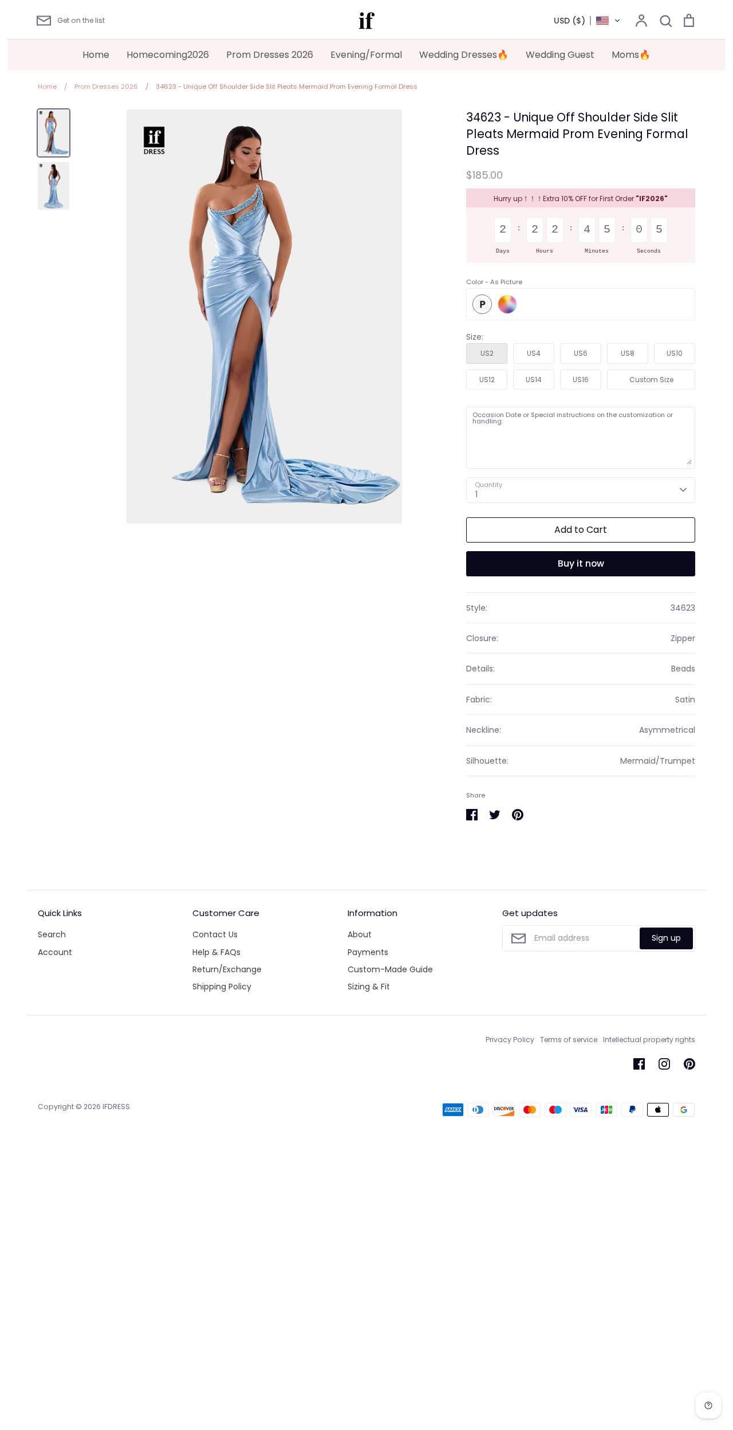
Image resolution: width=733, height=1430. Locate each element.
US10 (675, 353)
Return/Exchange (227, 969)
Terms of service (568, 1039)
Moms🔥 (631, 54)
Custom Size (651, 379)
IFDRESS (116, 1106)
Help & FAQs (216, 952)
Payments (368, 952)
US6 (581, 353)
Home (95, 54)
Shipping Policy (221, 986)
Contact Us (215, 934)
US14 (534, 379)
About (360, 934)
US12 (487, 379)
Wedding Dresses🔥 (464, 54)
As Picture (482, 304)
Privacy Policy (510, 1039)
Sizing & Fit (369, 986)
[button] (587, 20)
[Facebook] (639, 1064)
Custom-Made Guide (390, 969)
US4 (534, 353)
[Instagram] (664, 1064)
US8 (628, 353)
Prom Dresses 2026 (269, 54)
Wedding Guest (560, 54)
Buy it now (581, 563)
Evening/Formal (366, 54)
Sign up (666, 938)
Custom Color (507, 304)
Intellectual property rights (649, 1039)
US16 (581, 379)
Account (55, 952)
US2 (487, 353)
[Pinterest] (689, 1064)
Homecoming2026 (168, 54)
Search (52, 934)
